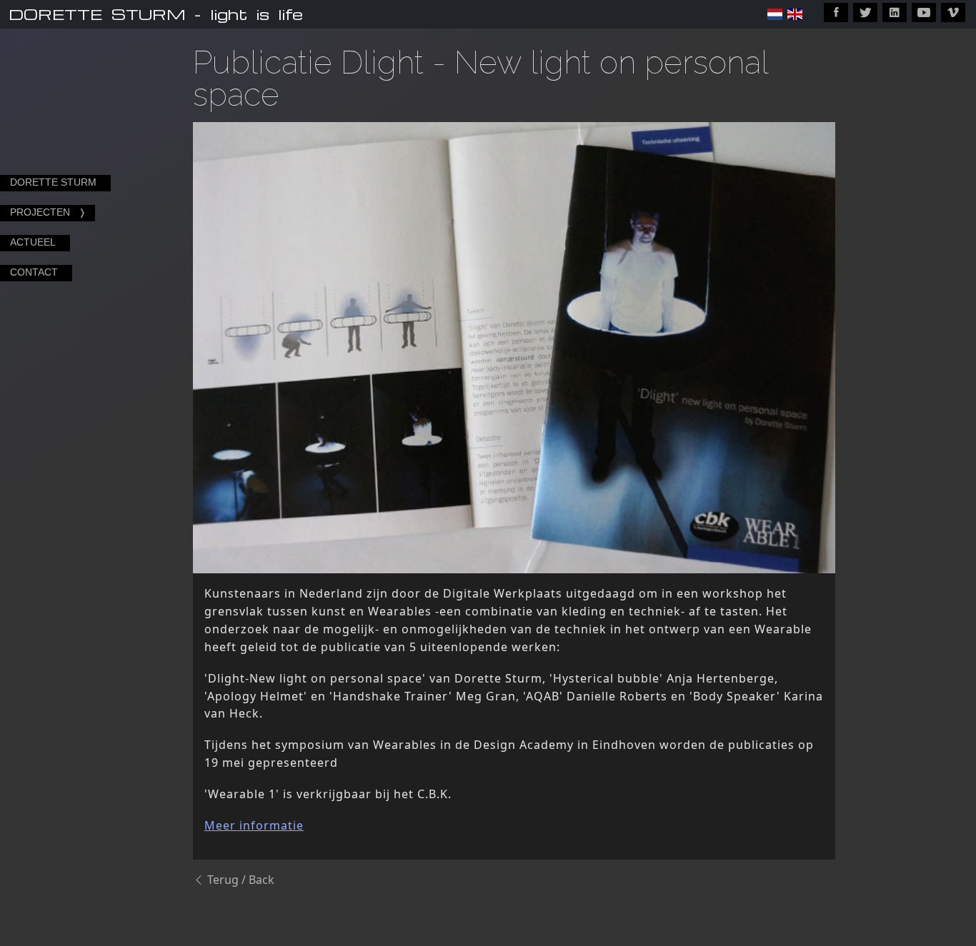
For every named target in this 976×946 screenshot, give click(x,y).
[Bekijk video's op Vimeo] (953, 12)
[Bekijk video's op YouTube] (924, 12)
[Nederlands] (774, 14)
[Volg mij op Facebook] (836, 12)
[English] (794, 14)
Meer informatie (254, 825)
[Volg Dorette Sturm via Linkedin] (894, 12)
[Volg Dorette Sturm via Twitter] (865, 12)
